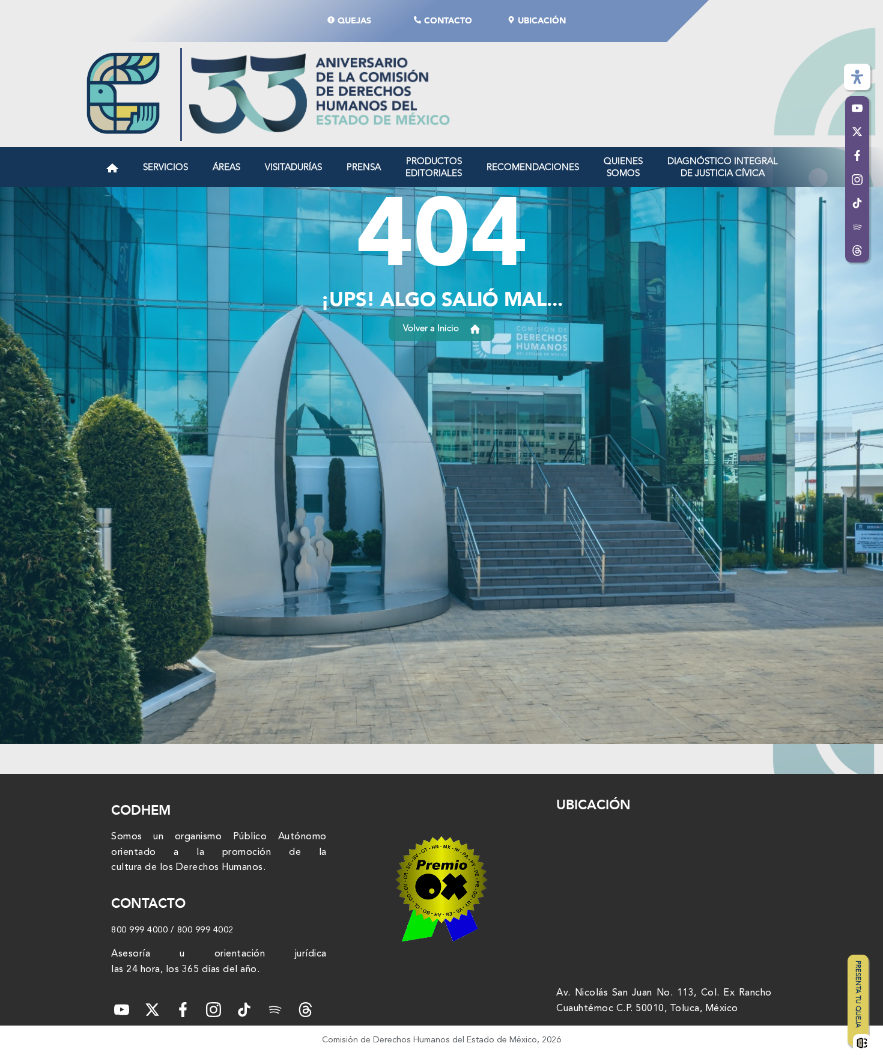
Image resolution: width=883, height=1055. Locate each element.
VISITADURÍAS (293, 167)
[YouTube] (121, 1009)
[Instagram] (213, 1009)
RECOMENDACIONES (533, 167)
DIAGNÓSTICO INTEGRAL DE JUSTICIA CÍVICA (722, 167)
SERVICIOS (165, 167)
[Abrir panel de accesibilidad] (857, 77)
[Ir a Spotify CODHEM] (857, 227)
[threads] (305, 1009)
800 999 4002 (205, 930)
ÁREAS (226, 167)
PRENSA (364, 167)
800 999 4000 (139, 930)
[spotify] (274, 1009)
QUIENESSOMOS (623, 167)
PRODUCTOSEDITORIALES (433, 167)
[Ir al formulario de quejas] (862, 1044)
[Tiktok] (244, 1009)
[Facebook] (182, 1009)
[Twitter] (152, 1009)
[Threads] (857, 251)
